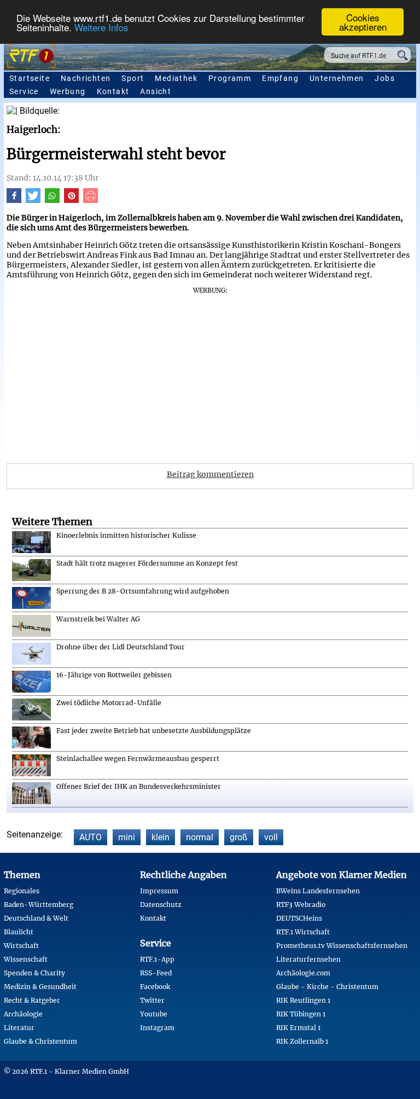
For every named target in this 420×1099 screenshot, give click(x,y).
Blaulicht (18, 932)
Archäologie (23, 1014)
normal (199, 837)
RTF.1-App (157, 959)
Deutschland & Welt (36, 918)
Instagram (157, 1028)
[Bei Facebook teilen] (14, 200)
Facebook (155, 986)
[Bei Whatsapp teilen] (52, 200)
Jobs (385, 78)
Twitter (152, 1000)
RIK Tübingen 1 (300, 1014)
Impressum (159, 891)
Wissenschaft (26, 959)
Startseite (29, 78)
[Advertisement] (210, 371)
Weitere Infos (101, 27)
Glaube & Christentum (40, 1041)
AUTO (90, 837)
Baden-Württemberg (38, 904)
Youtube (153, 1014)
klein (160, 837)
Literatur (19, 1028)
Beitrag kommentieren (210, 474)
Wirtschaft (21, 945)
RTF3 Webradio (300, 904)
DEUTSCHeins (299, 918)
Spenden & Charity (34, 973)
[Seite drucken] (90, 200)
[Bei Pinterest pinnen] (71, 200)
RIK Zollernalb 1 (302, 1041)
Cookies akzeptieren (363, 21)
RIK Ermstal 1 (298, 1028)
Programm (229, 78)
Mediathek (176, 78)
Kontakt (113, 91)
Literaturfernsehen (308, 959)
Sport (132, 78)
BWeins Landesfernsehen (318, 891)
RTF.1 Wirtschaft (303, 932)
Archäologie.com (303, 973)
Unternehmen (337, 78)
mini (126, 837)
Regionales (21, 891)
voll (271, 837)
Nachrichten (85, 78)
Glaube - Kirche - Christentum (327, 986)
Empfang (280, 78)
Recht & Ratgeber (32, 1000)
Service (24, 91)
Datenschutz (161, 904)
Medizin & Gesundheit (40, 986)
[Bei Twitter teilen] (33, 200)
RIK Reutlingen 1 (303, 1000)
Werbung (68, 91)
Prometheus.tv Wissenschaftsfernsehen (341, 945)
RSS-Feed (156, 973)
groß (239, 837)
